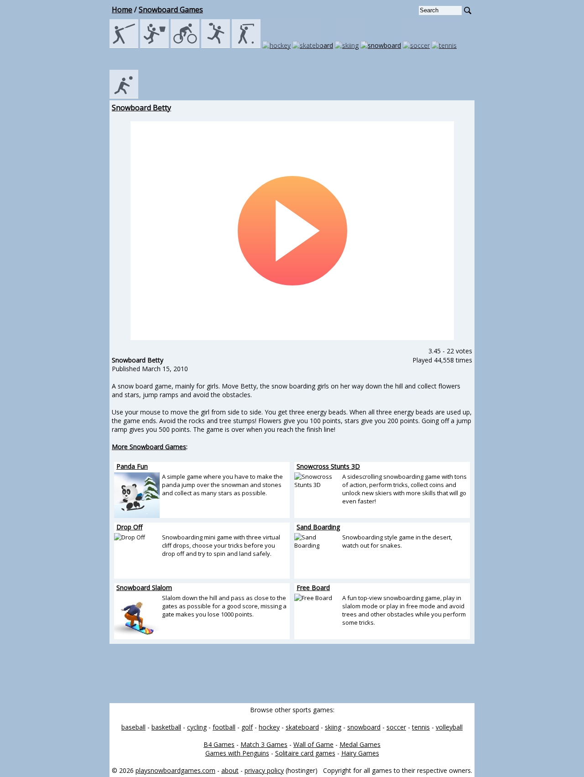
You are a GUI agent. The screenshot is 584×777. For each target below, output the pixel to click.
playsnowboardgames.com (175, 770)
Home (122, 10)
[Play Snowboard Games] (380, 45)
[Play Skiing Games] (347, 45)
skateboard (302, 727)
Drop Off (129, 527)
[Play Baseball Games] (124, 45)
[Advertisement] (68, 239)
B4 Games (219, 744)
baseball (133, 727)
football (224, 727)
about (230, 770)
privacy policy (264, 770)
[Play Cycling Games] (185, 45)
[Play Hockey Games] (276, 45)
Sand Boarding (318, 527)
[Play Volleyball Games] (124, 96)
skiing (333, 727)
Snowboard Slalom (144, 587)
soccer (396, 727)
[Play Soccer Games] (416, 45)
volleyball (449, 727)
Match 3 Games (263, 744)
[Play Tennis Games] (444, 45)
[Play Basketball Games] (154, 45)
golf (247, 727)
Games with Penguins (237, 753)
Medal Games (360, 744)
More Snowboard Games (149, 446)
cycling (197, 727)
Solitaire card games (305, 753)
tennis (421, 727)
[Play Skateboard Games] (312, 45)
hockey (269, 727)
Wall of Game (313, 744)
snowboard (364, 727)
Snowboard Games (171, 10)
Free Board (313, 587)
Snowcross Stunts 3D (328, 466)
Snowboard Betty (141, 108)
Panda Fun (132, 466)
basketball (166, 727)
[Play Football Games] (215, 45)
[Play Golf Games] (246, 45)
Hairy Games (360, 753)
